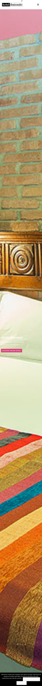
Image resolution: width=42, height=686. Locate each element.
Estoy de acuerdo (31, 679)
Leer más (21, 683)
